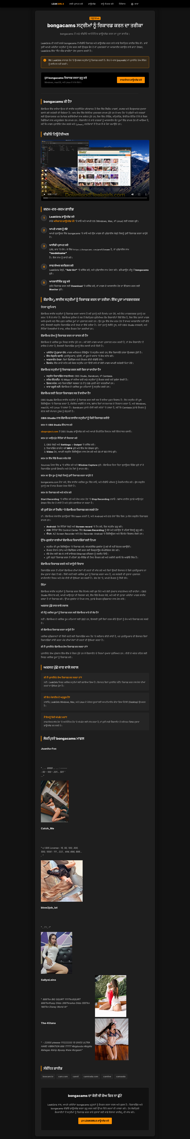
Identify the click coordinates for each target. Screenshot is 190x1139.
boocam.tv (48, 1076)
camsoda (120, 1076)
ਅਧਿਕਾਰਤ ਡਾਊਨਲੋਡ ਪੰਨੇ (64, 221)
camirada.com (91, 1076)
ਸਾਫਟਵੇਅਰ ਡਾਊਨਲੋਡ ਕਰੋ (131, 79)
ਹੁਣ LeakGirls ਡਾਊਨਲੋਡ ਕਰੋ (95, 1120)
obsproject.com (49, 431)
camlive (107, 1076)
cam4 (76, 1076)
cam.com (63, 1076)
